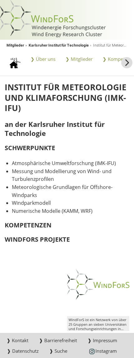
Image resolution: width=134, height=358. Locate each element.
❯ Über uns (43, 59)
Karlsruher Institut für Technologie (59, 45)
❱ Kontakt (17, 340)
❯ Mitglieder (79, 59)
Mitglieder (15, 45)
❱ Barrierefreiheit (58, 340)
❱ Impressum (102, 340)
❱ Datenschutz (23, 351)
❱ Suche (58, 351)
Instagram (106, 351)
